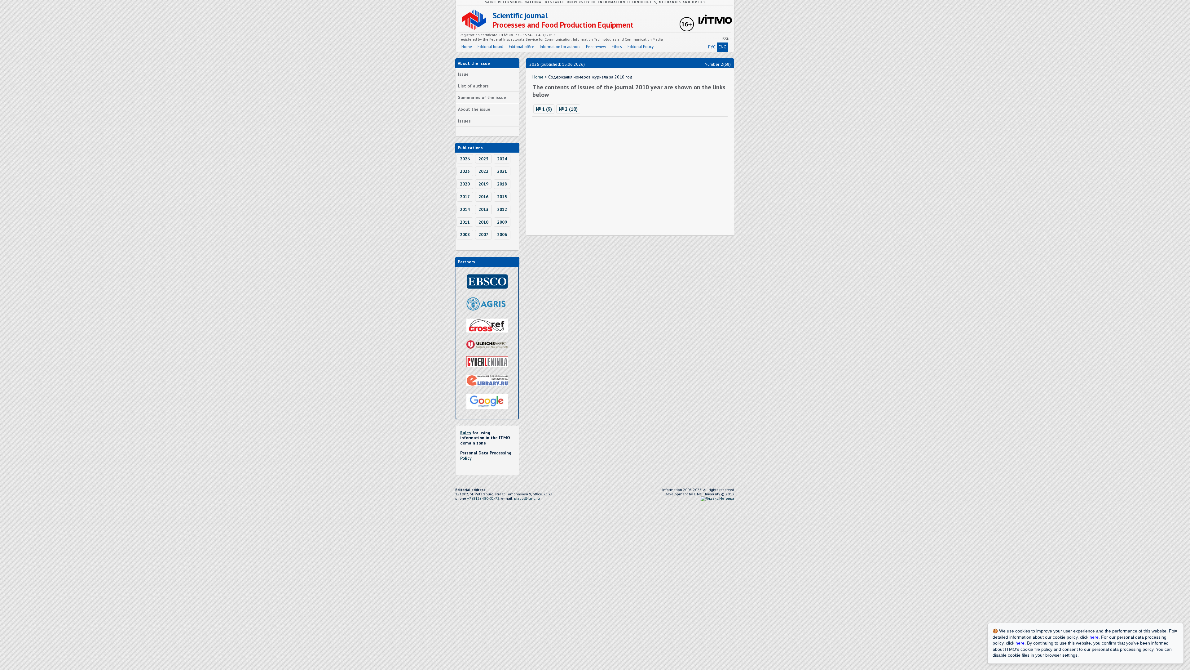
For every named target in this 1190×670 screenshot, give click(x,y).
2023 (465, 171)
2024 (502, 159)
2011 (465, 222)
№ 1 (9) (544, 109)
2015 (502, 196)
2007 (483, 234)
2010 (483, 222)
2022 (483, 171)
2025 (483, 159)
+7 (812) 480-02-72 (483, 498)
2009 (502, 222)
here (1094, 637)
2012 (502, 209)
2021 (502, 171)
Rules (465, 433)
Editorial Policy (641, 46)
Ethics (617, 46)
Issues (464, 121)
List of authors (473, 86)
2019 (483, 184)
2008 (465, 234)
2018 (502, 184)
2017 (465, 196)
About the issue (474, 109)
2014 (465, 209)
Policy (466, 458)
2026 (465, 159)
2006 (502, 234)
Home (466, 46)
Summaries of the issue (482, 97)
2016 (483, 196)
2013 (483, 209)
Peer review (596, 46)
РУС (712, 47)
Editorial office (521, 46)
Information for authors (560, 46)
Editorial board (490, 46)
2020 (465, 184)
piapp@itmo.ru (527, 498)
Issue (463, 74)
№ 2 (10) (568, 109)
